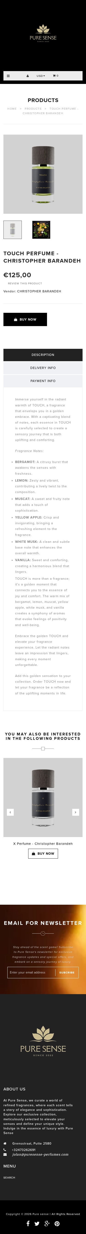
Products (43, 100)
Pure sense (41, 1214)
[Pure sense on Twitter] (35, 1224)
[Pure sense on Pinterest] (55, 1224)
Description (43, 355)
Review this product (25, 283)
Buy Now (28, 320)
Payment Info (43, 381)
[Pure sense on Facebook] (28, 1224)
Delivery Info (43, 368)
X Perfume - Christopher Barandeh (43, 844)
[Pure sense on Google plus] (45, 1224)
